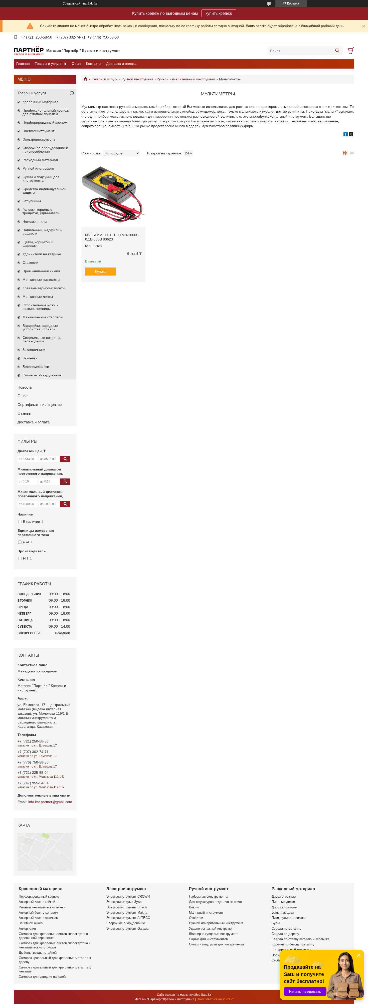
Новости (25, 387)
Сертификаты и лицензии (40, 404)
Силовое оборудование (42, 375)
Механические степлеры (43, 317)
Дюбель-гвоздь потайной (38, 952)
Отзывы (25, 413)
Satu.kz (206, 994)
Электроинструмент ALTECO (128, 918)
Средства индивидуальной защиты (44, 190)
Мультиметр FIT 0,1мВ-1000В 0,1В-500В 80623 (111, 237)
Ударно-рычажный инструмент (212, 928)
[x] (351, 135)
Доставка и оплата (121, 64)
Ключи (194, 907)
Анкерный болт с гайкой (37, 902)
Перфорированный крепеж (45, 122)
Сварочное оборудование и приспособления (45, 149)
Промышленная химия (41, 271)
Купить (100, 272)
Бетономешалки (36, 367)
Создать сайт (72, 3)
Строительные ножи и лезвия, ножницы (41, 307)
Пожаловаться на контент (215, 999)
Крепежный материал (40, 102)
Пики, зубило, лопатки (288, 918)
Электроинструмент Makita (126, 912)
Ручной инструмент (137, 79)
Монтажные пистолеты (41, 280)
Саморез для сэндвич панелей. (43, 976)
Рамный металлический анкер (42, 907)
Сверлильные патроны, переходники (42, 339)
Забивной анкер (31, 923)
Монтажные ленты (38, 297)
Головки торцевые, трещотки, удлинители (41, 211)
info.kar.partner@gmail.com (50, 802)
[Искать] (337, 50)
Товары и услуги (48, 64)
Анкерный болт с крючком (38, 918)
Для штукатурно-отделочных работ (215, 902)
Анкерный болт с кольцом (38, 912)
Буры (276, 923)
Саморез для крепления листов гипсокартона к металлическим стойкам (54, 945)
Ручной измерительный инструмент (186, 79)
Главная (23, 64)
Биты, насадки (283, 912)
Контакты (93, 64)
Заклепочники (34, 350)
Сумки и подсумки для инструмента (41, 178)
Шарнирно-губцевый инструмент (213, 934)
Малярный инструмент (206, 912)
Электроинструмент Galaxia (127, 928)
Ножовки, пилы (35, 221)
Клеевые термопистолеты (44, 288)
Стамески (30, 263)
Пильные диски (283, 902)
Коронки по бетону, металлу (293, 944)
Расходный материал (40, 160)
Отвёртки (196, 918)
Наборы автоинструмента (208, 896)
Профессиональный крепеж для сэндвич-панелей (46, 112)
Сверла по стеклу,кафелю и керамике (300, 939)
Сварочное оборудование (125, 923)
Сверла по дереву (285, 934)
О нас (76, 64)
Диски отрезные (284, 896)
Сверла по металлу (286, 928)
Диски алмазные (284, 907)
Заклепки (30, 358)
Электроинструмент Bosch (126, 907)
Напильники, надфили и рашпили (42, 231)
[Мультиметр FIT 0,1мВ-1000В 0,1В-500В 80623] (113, 195)
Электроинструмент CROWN (128, 896)
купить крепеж (219, 13)
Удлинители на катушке (42, 254)
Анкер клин (27, 928)
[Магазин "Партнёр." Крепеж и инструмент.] (29, 51)
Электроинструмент (39, 139)
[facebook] (345, 135)
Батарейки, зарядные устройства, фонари (40, 327)
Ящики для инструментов (208, 939)
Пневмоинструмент (38, 131)
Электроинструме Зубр (123, 902)
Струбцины (32, 201)
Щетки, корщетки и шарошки (38, 243)
